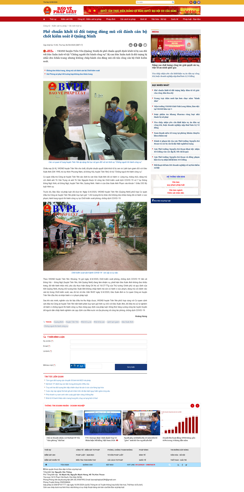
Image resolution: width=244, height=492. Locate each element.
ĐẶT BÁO (109, 465)
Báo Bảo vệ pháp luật (162, 201)
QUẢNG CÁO (88, 465)
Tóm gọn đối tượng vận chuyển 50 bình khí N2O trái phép (68, 380)
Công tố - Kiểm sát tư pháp (89, 19)
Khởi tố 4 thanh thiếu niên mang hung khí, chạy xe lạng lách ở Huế (71, 398)
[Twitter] (145, 45)
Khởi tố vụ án (86, 322)
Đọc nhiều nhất (160, 85)
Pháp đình (110, 19)
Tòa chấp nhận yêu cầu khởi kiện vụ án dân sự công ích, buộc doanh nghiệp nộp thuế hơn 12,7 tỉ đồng (176, 74)
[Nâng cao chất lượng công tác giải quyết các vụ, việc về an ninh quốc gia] (176, 48)
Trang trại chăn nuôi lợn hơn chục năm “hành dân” (177, 99)
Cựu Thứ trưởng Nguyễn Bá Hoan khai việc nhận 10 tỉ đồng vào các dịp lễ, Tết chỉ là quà (177, 150)
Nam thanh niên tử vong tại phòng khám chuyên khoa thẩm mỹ (177, 134)
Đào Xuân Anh (127, 322)
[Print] (131, 45)
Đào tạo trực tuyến (106, 491)
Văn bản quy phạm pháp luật (176, 183)
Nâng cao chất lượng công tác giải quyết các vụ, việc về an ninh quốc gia (176, 66)
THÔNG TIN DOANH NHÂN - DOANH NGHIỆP (65, 406)
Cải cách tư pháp (128, 19)
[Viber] (140, 45)
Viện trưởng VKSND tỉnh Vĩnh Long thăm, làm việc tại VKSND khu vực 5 (177, 107)
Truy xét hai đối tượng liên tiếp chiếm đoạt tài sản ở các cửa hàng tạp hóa (75, 388)
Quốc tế (174, 19)
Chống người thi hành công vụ (56, 326)
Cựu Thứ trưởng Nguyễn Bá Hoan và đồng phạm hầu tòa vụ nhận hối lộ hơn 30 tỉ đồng (177, 158)
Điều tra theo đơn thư (86, 460)
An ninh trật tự (75, 26)
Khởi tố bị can (99, 322)
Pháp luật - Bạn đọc (192, 19)
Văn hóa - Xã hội (158, 19)
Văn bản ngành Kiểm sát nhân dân (175, 191)
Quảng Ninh (58, 322)
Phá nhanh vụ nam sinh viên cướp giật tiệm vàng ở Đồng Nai (69, 395)
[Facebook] (135, 45)
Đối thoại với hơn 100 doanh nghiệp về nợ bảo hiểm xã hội (177, 166)
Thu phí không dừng (88, 491)
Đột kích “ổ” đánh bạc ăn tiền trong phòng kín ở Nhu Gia (67, 384)
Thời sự (53, 19)
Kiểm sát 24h (67, 19)
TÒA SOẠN (65, 465)
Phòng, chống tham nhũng (120, 450)
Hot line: (141, 465)
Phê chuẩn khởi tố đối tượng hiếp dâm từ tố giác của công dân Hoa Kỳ (177, 91)
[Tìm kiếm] (173, 2)
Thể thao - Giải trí (179, 460)
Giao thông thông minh (69, 491)
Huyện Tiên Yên (72, 322)
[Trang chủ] (46, 465)
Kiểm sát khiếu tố (52, 460)
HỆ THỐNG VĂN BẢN (176, 177)
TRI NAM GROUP (50, 491)
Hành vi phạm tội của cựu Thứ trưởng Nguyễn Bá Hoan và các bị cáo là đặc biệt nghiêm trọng (177, 142)
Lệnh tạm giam (113, 322)
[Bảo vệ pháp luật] (61, 10)
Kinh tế (143, 19)
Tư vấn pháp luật (115, 455)
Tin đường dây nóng (180, 450)
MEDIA (155, 32)
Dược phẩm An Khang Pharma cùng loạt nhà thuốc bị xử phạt (177, 115)
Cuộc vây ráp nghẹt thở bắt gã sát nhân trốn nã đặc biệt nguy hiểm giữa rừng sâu (78, 391)
